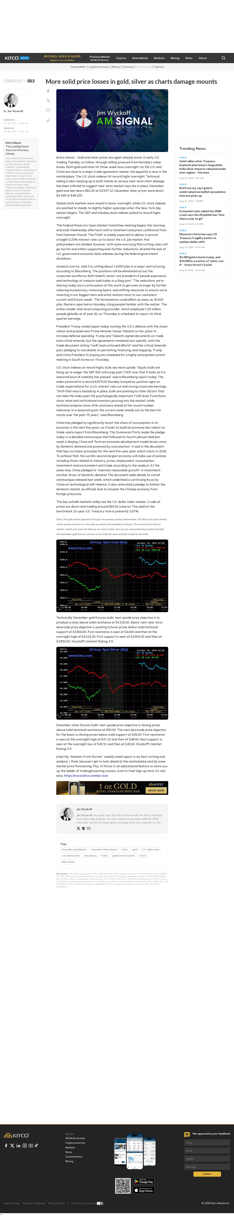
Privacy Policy (56, 1203)
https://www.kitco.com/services (86, 775)
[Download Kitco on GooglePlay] (143, 1181)
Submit (207, 1174)
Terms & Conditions (34, 1203)
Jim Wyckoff (15, 111)
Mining (116, 66)
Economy (128, 66)
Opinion (159, 66)
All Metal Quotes (75, 1138)
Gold (183, 157)
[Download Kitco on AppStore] (143, 1190)
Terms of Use (12, 1203)
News (68, 1152)
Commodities (78, 66)
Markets (70, 1147)
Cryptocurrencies (99, 66)
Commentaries (73, 1156)
